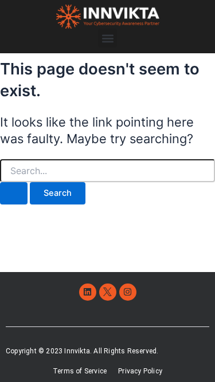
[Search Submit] (14, 193)
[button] (107, 38)
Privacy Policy (140, 371)
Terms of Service (80, 371)
